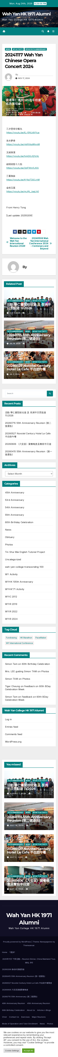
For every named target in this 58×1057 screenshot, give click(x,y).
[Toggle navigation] (53, 31)
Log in (8, 719)
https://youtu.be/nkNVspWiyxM (23, 144)
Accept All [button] (28, 1050)
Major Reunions (39, 1017)
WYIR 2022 (11, 611)
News (8, 49)
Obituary (9, 537)
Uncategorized (13, 559)
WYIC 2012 (11, 596)
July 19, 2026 (17, 825)
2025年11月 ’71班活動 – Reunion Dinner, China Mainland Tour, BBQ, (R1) (29, 961)
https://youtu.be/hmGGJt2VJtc (22, 156)
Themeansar (28, 945)
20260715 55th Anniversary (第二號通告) (19, 996)
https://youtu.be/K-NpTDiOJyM (23, 179)
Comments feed (13, 734)
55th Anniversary (15, 301)
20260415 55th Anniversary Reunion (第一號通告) (23, 976)
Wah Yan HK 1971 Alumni (26, 14)
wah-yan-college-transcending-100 (24, 566)
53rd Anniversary (14, 500)
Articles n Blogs (44, 1010)
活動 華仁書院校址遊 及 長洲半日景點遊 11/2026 (29, 306)
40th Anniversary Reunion (13, 1003)
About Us (31, 1010)
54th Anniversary (14, 507)
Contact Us (14, 1017)
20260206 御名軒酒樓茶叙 (13, 969)
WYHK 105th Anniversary (35, 49)
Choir (4, 1017)
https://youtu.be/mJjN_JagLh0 (22, 191)
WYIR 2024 (11, 619)
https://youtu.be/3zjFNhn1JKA (22, 168)
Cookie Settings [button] (12, 1050)
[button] (43, 31)
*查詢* (12, 952)
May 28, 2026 (17, 889)
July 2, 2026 (16, 857)
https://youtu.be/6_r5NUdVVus (22, 132)
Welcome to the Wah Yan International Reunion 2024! (18, 242)
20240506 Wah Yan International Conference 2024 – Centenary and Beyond (38, 243)
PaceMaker (40, 637)
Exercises (25, 1017)
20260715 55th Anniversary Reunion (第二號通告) (28, 337)
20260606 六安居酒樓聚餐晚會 (15, 990)
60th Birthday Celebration (19, 522)
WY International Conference (19, 643)
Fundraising (11, 637)
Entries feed (11, 726)
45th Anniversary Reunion (38, 1003)
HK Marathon (26, 637)
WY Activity (18, 49)
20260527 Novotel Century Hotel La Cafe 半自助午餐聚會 (27, 983)
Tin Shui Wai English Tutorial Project (25, 552)
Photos (9, 544)
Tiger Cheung (12, 686)
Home (4, 952)
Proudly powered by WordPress (17, 942)
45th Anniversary (14, 492)
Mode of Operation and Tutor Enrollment (20, 1023)
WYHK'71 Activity (40, 301)
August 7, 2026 (18, 793)
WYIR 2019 (11, 604)
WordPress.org (13, 741)
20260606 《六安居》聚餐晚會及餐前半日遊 (28, 444)
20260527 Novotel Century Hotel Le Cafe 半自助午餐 (28, 367)
